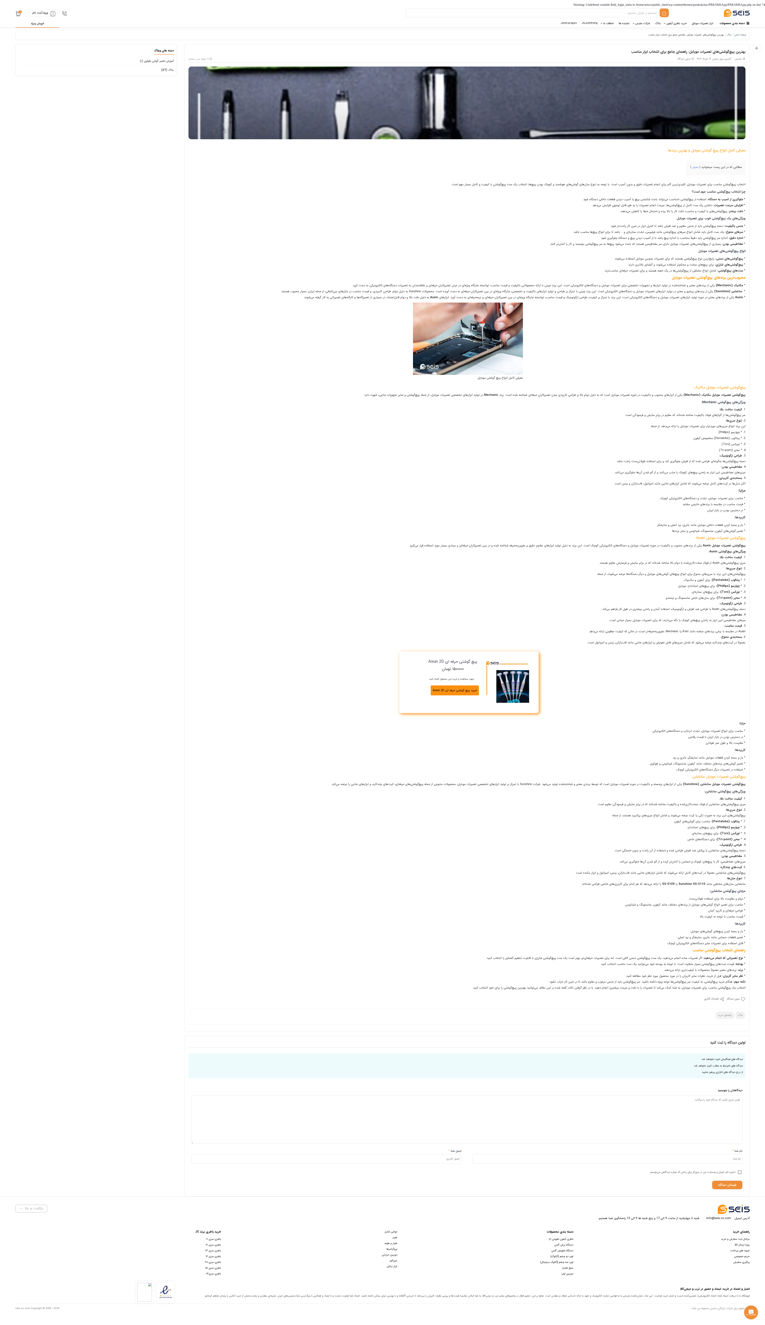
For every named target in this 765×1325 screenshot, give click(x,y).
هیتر (394, 1237)
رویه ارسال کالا (742, 1245)
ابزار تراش (392, 1266)
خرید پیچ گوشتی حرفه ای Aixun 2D (455, 690)
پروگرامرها (391, 1249)
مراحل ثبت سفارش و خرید (735, 1239)
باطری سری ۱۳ (213, 1251)
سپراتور (393, 1260)
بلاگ (729, 35)
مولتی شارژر (390, 1232)
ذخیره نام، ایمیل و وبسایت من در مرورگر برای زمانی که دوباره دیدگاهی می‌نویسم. (692, 1172)
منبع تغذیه (567, 1268)
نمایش (695, 167)
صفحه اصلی (740, 35)
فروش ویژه (37, 23)
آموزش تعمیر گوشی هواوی (159, 61)
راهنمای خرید (725, 1015)
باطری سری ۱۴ (213, 1256)
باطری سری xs (213, 1268)
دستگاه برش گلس (563, 1245)
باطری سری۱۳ (213, 1274)
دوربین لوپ (567, 1274)
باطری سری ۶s (213, 1262)
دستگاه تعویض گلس (562, 1251)
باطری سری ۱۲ (213, 1245)
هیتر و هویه (390, 1243)
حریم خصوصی (742, 1256)
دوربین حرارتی (389, 1255)
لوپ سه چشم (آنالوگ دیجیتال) (556, 1262)
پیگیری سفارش (741, 1262)
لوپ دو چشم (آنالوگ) (561, 1256)
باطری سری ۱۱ (213, 1239)
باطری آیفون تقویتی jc (561, 1239)
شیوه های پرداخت (740, 1251)
